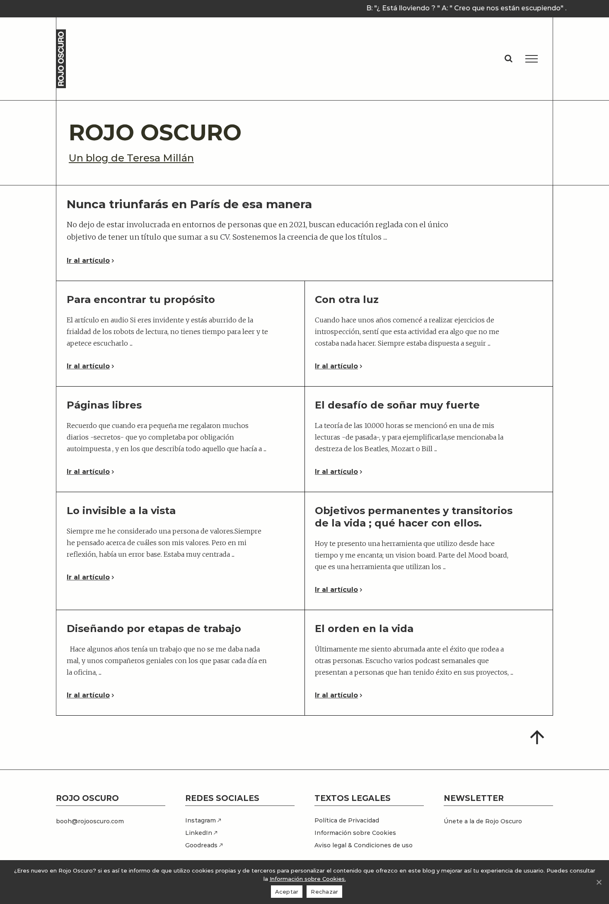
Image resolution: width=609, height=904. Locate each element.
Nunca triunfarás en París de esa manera (189, 204)
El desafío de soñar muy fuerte (397, 405)
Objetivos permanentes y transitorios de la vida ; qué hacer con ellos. (413, 517)
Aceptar (287, 891)
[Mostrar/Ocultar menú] (531, 59)
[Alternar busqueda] (508, 58)
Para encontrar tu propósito (141, 299)
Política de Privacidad (346, 820)
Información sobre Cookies (355, 833)
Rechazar (324, 891)
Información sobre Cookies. (308, 878)
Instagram (201, 820)
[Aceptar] (598, 882)
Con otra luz (347, 299)
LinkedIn (199, 833)
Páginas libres (104, 405)
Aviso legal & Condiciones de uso (363, 845)
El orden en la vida (364, 629)
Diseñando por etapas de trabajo (154, 629)
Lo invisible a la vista (121, 511)
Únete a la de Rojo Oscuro (483, 821)
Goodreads (202, 845)
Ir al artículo (88, 260)
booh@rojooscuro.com (90, 821)
